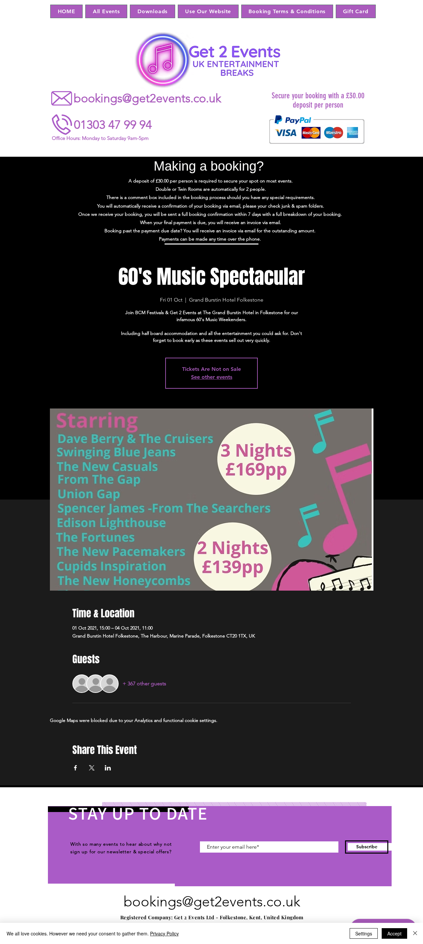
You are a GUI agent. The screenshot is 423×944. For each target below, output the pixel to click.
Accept (394, 933)
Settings (363, 933)
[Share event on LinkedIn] (108, 767)
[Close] (415, 933)
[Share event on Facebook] (75, 767)
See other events (211, 377)
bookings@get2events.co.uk (147, 98)
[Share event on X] (92, 767)
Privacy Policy (164, 933)
